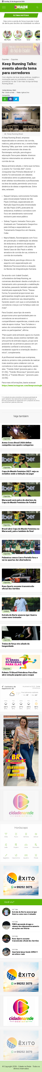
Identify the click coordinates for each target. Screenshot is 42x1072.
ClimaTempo (36, 688)
